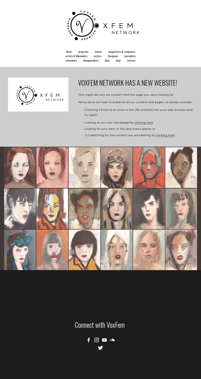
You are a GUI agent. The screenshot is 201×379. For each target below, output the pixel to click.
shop (118, 60)
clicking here (143, 122)
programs (83, 52)
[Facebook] (88, 339)
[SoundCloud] (112, 339)
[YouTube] (104, 339)
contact (131, 60)
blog (107, 60)
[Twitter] (100, 347)
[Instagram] (96, 339)
